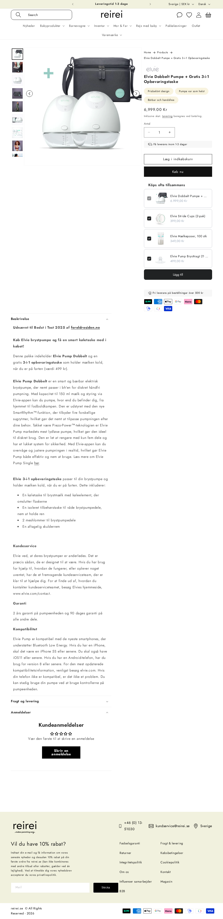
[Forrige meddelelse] (73, 4)
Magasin (166, 881)
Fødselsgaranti (130, 843)
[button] (46, 15)
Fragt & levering (171, 843)
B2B (122, 891)
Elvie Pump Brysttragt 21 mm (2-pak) (189, 256)
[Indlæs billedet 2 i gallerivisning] (17, 67)
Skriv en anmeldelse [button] (61, 752)
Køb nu (178, 171)
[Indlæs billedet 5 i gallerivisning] (17, 106)
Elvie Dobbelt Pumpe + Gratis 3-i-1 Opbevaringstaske (189, 196)
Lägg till (178, 274)
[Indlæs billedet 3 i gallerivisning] (17, 80)
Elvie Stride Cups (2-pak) (187, 216)
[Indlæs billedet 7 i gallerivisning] (17, 132)
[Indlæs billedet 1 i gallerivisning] (17, 54)
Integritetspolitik (131, 862)
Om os (124, 872)
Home (147, 52)
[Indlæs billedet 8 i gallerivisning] (17, 145)
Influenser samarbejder (136, 881)
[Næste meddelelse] (150, 4)
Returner (125, 853)
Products (162, 52)
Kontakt (165, 872)
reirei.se (17, 908)
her (36, 463)
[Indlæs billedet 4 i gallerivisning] (17, 93)
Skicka (105, 887)
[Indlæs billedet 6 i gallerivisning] (17, 119)
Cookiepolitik (169, 862)
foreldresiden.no (85, 327)
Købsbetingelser (171, 853)
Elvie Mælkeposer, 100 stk (188, 236)
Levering (167, 116)
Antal (147, 124)
